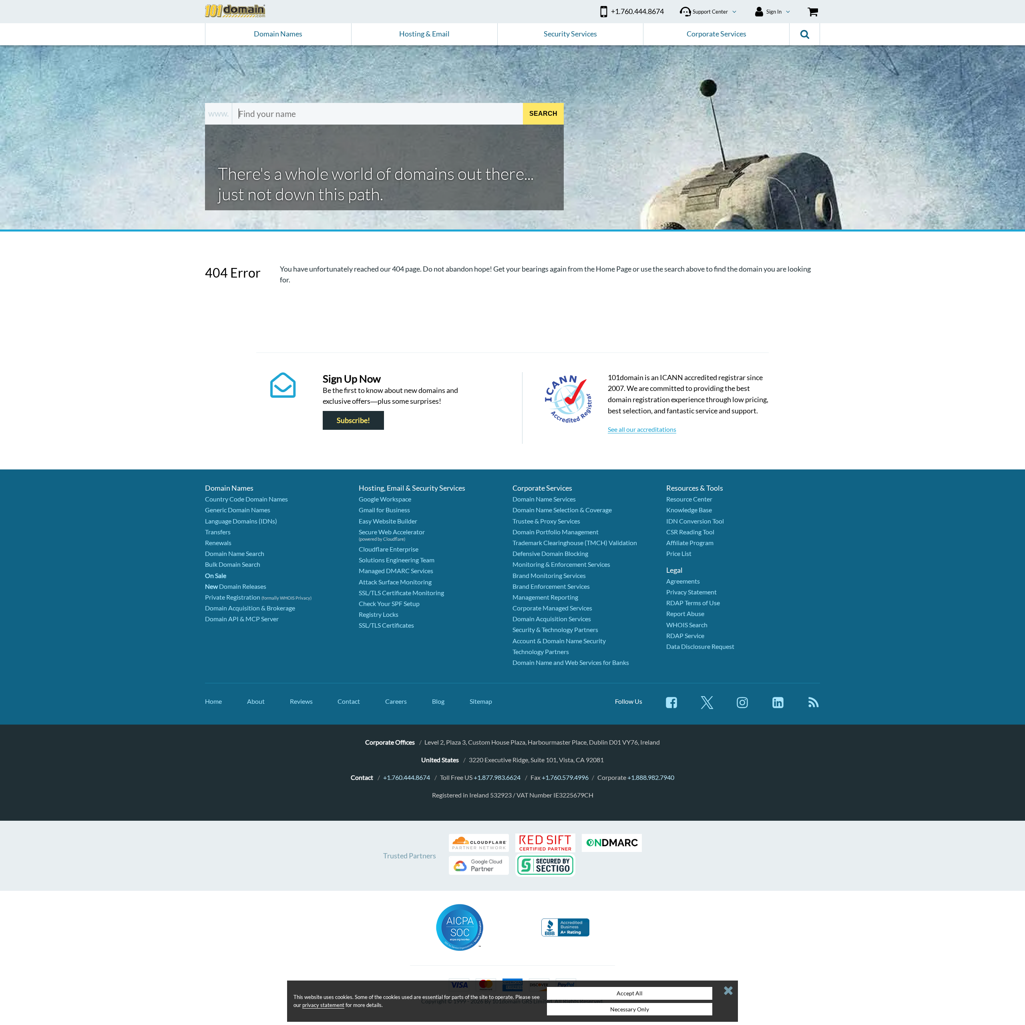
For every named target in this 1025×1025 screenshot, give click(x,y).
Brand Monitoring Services (549, 575)
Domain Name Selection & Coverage (562, 510)
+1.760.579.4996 (565, 777)
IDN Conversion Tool (695, 521)
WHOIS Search (686, 624)
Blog (438, 701)
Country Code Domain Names (246, 499)
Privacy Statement (691, 592)
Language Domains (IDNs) (241, 521)
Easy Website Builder (388, 521)
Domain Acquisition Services (551, 618)
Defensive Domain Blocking (550, 553)
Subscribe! (353, 420)
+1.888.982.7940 (650, 777)
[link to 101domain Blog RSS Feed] (813, 706)
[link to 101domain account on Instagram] (742, 706)
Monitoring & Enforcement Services (561, 564)
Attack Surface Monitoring (395, 582)
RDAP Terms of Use (693, 602)
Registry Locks (378, 614)
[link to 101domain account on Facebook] (671, 706)
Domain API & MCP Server (242, 618)
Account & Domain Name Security (559, 640)
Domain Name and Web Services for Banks (570, 662)
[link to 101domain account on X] (707, 706)
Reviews (301, 701)
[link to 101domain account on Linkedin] (778, 706)
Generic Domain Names (237, 510)
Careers (396, 701)
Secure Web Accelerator (392, 532)
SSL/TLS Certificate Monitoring (401, 592)
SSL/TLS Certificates (386, 625)
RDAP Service (685, 635)
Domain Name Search (234, 553)
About (256, 701)
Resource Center (689, 499)
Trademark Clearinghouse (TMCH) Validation (574, 542)
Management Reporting (545, 597)
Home (213, 701)
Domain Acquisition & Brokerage (250, 608)
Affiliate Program (689, 542)
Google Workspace (385, 499)
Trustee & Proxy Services (546, 521)
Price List (678, 553)
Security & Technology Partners (555, 629)
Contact (349, 701)
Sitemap (481, 701)
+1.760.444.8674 (406, 777)
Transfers (218, 532)
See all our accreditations (642, 429)
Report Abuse (685, 613)
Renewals (218, 542)
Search (543, 113)
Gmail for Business (384, 510)
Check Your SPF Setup (389, 603)
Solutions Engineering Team (396, 560)
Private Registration (232, 597)
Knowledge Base (689, 510)
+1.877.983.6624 (497, 777)
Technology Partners (540, 651)
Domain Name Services (544, 499)
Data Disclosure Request (700, 646)
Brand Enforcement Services (551, 586)
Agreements (683, 581)
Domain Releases (235, 586)
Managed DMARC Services (396, 570)
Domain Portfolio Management (555, 532)
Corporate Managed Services (552, 608)
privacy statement (323, 1005)
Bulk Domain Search (232, 564)
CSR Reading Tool (690, 532)
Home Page (613, 268)
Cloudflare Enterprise (388, 549)
